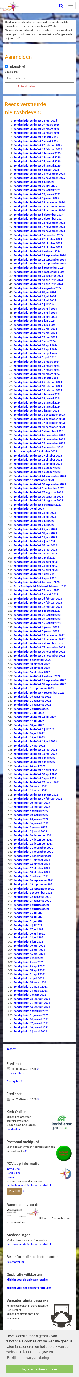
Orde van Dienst (16, 1073)
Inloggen (11, 1049)
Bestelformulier (15, 1262)
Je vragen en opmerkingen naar (29, 1177)
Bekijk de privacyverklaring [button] (28, 1358)
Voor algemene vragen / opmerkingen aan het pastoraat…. (31, 1146)
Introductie (13, 1169)
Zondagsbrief (14, 1081)
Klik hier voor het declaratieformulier (29, 1288)
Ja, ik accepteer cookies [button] (40, 1369)
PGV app (14, 1191)
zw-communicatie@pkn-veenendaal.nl (29, 1244)
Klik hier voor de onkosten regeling (27, 1279)
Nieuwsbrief (17, 66)
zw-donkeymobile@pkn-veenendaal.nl (29, 1185)
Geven (10, 1177)
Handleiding (13, 1129)
